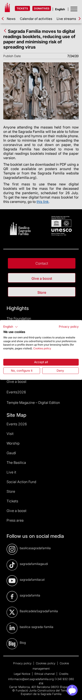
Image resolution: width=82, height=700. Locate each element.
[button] (10, 326)
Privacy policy (69, 326)
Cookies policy (42, 348)
